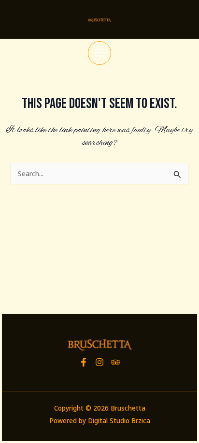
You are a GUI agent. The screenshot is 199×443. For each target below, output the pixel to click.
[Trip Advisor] (115, 362)
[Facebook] (83, 362)
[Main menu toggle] (100, 53)
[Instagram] (99, 362)
